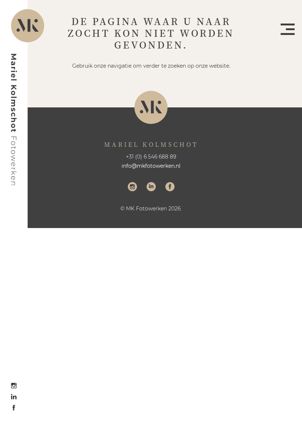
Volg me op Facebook (170, 187)
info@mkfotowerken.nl (151, 166)
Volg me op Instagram (132, 187)
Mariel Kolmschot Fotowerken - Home (14, 119)
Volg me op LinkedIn (151, 187)
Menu (288, 29)
